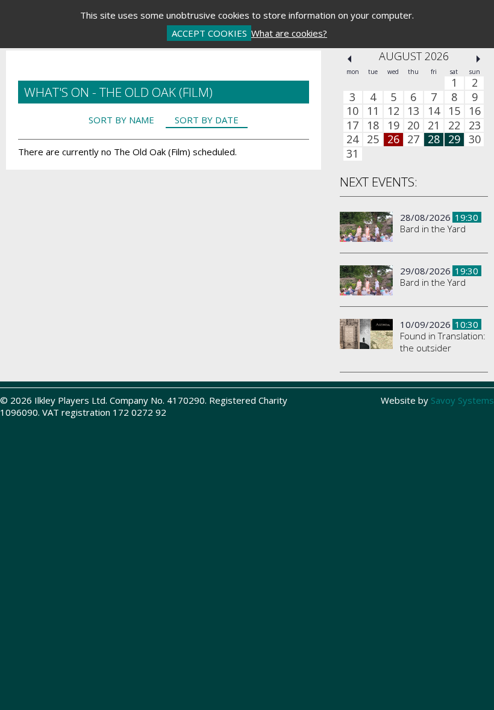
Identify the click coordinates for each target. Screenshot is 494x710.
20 (413, 125)
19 (393, 125)
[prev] (349, 59)
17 (352, 125)
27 (413, 139)
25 (373, 139)
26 (393, 139)
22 (454, 125)
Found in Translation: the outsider (443, 342)
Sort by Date (207, 120)
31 (352, 154)
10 (352, 111)
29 (454, 139)
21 (434, 125)
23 (475, 125)
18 (373, 125)
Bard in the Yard (433, 229)
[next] (478, 59)
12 (393, 111)
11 (373, 111)
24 (352, 139)
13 (413, 111)
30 (475, 139)
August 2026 (414, 56)
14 (434, 111)
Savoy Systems (462, 400)
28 (434, 139)
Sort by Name (121, 120)
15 (454, 111)
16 (475, 111)
